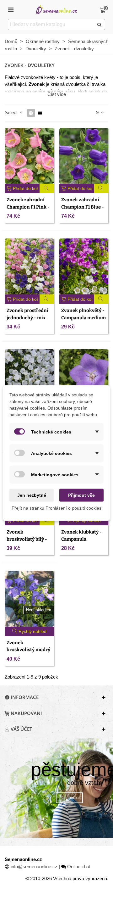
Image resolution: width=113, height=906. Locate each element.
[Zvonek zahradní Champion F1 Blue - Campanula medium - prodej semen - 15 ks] (84, 156)
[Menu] (11, 9)
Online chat (78, 866)
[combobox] (51, 24)
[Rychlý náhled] (47, 188)
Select (12, 112)
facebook (69, 798)
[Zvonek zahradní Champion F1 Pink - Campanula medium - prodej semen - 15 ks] (29, 156)
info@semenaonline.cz (34, 866)
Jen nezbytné (31, 495)
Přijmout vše (81, 495)
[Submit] (99, 24)
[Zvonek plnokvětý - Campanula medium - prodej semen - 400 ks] (84, 266)
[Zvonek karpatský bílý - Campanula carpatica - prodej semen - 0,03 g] (29, 377)
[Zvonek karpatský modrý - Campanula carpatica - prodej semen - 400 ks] (84, 377)
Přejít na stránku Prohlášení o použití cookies (56, 508)
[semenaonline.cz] (56, 9)
